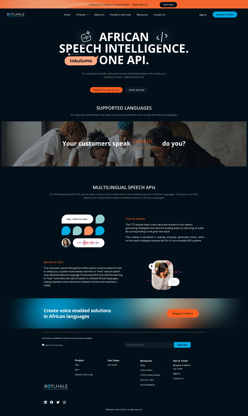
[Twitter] (58, 402)
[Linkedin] (45, 402)
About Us (99, 14)
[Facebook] (52, 402)
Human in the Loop (120, 14)
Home (67, 14)
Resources (142, 14)
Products (81, 14)
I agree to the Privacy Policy (54, 345)
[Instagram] (64, 402)
